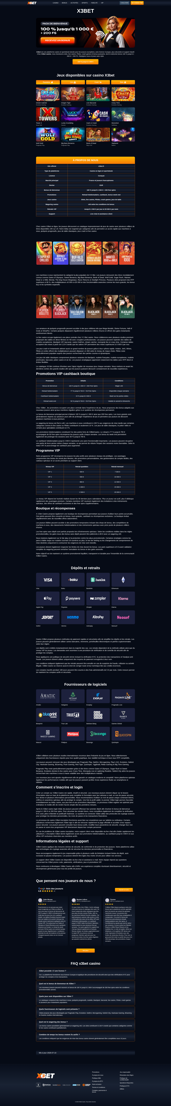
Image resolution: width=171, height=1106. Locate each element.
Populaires (46, 82)
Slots (121, 82)
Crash (97, 82)
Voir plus (85, 950)
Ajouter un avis (124, 890)
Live (71, 82)
